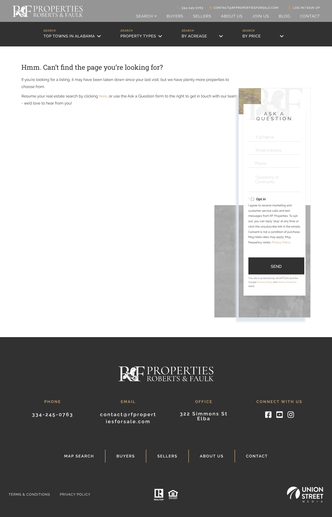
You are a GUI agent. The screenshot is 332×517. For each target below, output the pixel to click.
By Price (251, 36)
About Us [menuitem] (232, 16)
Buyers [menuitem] (174, 16)
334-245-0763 (192, 7)
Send (276, 266)
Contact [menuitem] (310, 16)
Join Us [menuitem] (260, 16)
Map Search (79, 456)
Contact (257, 456)
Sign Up (313, 7)
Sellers (167, 456)
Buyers (125, 456)
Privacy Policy (281, 242)
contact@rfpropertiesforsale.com (246, 7)
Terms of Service (287, 282)
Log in (298, 7)
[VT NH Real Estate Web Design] (305, 494)
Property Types (138, 36)
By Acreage (194, 36)
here (103, 96)
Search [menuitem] (144, 16)
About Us (212, 456)
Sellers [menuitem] (202, 16)
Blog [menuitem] (284, 16)
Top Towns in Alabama (69, 36)
